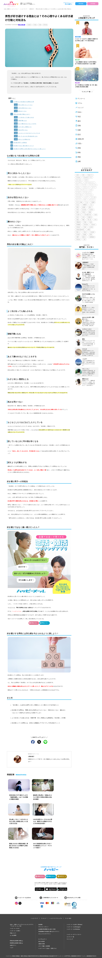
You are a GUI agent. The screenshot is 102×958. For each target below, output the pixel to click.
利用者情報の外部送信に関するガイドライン (48, 931)
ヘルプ (11, 947)
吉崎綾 (84, 207)
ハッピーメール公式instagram (73, 926)
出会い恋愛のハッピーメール (11, 9)
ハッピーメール (87, 192)
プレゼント (79, 197)
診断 (77, 59)
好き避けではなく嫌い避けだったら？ (22, 145)
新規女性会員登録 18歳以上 (16, 940)
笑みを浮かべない (21, 130)
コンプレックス (93, 184)
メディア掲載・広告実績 (44, 946)
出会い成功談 (41, 941)
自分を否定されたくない (23, 108)
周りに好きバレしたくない (24, 105)
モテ (85, 199)
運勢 (78, 237)
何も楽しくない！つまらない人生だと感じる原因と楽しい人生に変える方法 (18, 821)
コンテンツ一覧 (70, 936)
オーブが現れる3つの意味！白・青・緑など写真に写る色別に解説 (86, 85)
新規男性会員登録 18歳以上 (16, 943)
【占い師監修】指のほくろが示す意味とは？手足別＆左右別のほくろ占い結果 (86, 62)
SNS (83, 175)
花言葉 (78, 234)
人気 (87, 202)
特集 (79, 152)
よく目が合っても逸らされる (24, 117)
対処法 (35, 24)
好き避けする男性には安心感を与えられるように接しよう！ (28, 149)
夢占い (90, 207)
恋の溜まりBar (88, 214)
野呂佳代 (78, 239)
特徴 (79, 148)
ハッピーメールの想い (15, 930)
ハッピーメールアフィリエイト (74, 934)
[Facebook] (33, 742)
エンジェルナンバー (90, 182)
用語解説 (78, 224)
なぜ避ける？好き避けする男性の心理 (22, 101)
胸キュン (78, 232)
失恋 (79, 116)
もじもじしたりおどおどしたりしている (27, 133)
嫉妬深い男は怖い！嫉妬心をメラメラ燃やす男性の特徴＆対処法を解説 (42, 797)
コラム (80, 103)
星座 (78, 219)
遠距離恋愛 (92, 237)
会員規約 (40, 924)
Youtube (78, 177)
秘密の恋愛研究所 (80, 229)
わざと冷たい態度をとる (23, 127)
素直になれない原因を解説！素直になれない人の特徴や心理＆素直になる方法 (18, 845)
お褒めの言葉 (41, 943)
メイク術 (93, 197)
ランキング (92, 199)
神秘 (77, 82)
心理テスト (79, 214)
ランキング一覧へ (86, 91)
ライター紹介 (68, 918)
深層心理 (31, 9)
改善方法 (90, 217)
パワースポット (80, 194)
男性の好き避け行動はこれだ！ (20, 114)
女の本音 (84, 209)
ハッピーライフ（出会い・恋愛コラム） (47, 948)
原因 (78, 207)
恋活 (79, 134)
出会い (78, 36)
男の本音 (45, 24)
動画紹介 (85, 204)
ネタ (91, 189)
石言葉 (91, 227)
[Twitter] (39, 742)
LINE (78, 175)
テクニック (86, 187)
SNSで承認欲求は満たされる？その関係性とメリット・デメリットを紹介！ (42, 845)
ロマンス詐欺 (79, 202)
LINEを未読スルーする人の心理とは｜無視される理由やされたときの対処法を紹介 (42, 821)
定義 (79, 125)
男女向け (93, 224)
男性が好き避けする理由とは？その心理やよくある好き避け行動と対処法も (53, 9)
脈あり (85, 232)
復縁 (90, 212)
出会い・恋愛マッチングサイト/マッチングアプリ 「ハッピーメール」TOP (21, 925)
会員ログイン (13, 945)
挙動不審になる (21, 120)
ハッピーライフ (23, 9)
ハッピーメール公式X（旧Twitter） (75, 924)
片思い (80, 143)
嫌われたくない (21, 111)
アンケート (81, 98)
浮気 (96, 219)
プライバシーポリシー (43, 926)
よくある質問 (13, 935)
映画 (83, 219)
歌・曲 (89, 219)
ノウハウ (78, 192)
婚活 (79, 121)
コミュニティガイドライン (44, 933)
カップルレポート (42, 939)
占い (92, 204)
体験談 (93, 202)
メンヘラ (78, 199)
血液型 (84, 234)
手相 (83, 217)
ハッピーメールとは (14, 928)
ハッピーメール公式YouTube (73, 929)
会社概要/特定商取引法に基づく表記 (46, 929)
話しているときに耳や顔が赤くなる (26, 136)
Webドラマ (90, 175)
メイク (86, 197)
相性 (85, 227)
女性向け (29, 24)
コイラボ (84, 184)
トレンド (81, 107)
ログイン (62, 876)
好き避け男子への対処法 (19, 142)
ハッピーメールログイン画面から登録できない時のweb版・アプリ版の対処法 (86, 39)
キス (78, 184)
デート (94, 187)
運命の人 (84, 237)
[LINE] (45, 742)
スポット (78, 187)
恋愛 (40, 24)
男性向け (78, 227)
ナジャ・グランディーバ (82, 189)
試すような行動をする (22, 139)
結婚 (89, 229)
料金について (13, 933)
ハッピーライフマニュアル (55, 918)
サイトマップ (70, 939)
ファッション (89, 194)
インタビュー (79, 182)
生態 (91, 222)
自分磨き (92, 232)
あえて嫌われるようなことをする (25, 123)
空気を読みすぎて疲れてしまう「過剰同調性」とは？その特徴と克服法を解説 (18, 797)
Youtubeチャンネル (88, 177)
